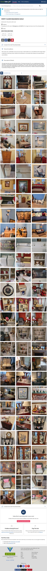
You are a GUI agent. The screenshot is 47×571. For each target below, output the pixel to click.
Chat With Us (11, 554)
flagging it (41, 532)
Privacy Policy (34, 553)
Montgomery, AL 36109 (15, 541)
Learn (22, 553)
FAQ (22, 552)
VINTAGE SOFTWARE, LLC (12, 556)
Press (33, 555)
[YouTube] (26, 566)
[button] (23, 44)
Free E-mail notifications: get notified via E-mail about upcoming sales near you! (30, 549)
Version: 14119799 (10, 560)
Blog (22, 556)
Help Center (34, 556)
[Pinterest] (28, 566)
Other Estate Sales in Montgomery (13, 14)
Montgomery (10, 543)
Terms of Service (35, 552)
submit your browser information (7, 532)
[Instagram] (23, 566)
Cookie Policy (34, 557)
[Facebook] (18, 566)
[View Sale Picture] (7, 82)
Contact (22, 557)
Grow (22, 555)
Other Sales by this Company (12, 12)
